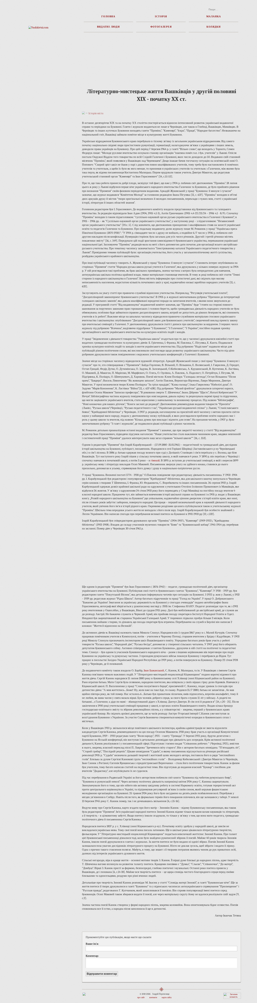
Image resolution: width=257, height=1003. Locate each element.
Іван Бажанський (154, 670)
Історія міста (95, 113)
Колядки (213, 26)
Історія (161, 16)
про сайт (141, 997)
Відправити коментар (102, 973)
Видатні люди (108, 26)
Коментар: (92, 955)
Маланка (213, 16)
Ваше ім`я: (92, 943)
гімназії (155, 460)
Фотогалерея (161, 26)
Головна (108, 16)
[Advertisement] (39, 101)
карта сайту (167, 997)
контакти (153, 997)
